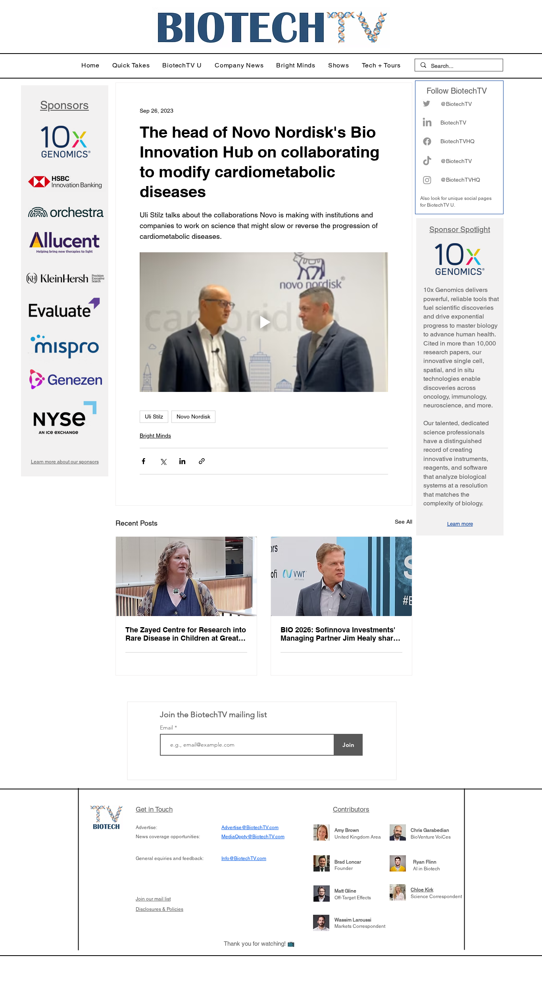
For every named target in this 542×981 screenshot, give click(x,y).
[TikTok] (427, 161)
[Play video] (264, 322)
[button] (131, 65)
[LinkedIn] (427, 122)
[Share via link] (202, 461)
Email (167, 727)
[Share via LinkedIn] (182, 461)
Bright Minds (155, 435)
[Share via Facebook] (143, 461)
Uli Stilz (154, 416)
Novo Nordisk (193, 416)
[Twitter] (426, 103)
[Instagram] (427, 180)
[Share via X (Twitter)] (163, 461)
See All (403, 521)
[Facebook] (427, 141)
